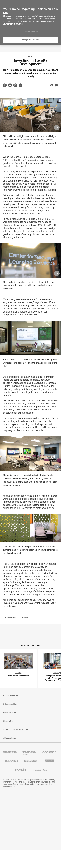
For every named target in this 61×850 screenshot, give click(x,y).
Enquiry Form (10, 738)
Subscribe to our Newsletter (16, 730)
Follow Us (8, 721)
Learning (30, 56)
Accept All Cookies (30, 39)
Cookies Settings (30, 31)
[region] (30, 22)
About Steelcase (11, 695)
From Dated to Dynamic (18, 675)
